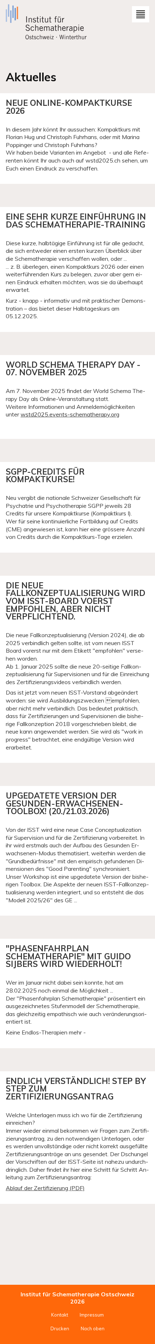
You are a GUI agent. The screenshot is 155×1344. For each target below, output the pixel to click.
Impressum (92, 1315)
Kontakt (59, 1315)
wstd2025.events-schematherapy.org (70, 414)
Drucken (59, 1328)
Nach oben (93, 1328)
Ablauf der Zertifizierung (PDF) (45, 1188)
